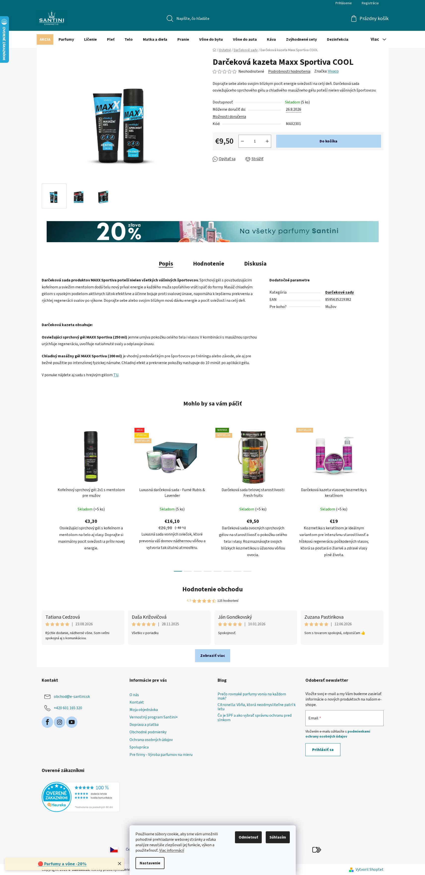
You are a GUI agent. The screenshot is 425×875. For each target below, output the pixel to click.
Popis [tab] (166, 263)
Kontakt (137, 702)
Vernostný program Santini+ (154, 717)
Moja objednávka (144, 709)
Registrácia (370, 3)
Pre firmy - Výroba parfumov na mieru (161, 754)
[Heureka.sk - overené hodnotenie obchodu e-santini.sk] (81, 797)
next (380, 498)
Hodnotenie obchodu (212, 589)
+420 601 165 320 (68, 708)
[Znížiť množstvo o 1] (242, 141)
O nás (134, 695)
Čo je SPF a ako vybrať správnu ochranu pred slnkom (255, 717)
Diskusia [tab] (255, 263)
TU (115, 375)
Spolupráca (139, 747)
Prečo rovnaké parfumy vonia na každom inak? (252, 696)
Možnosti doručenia (229, 116)
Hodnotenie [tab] (208, 263)
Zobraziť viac (212, 655)
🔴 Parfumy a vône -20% (62, 864)
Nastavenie (150, 863)
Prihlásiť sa (323, 749)
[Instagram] (59, 722)
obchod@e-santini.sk (72, 696)
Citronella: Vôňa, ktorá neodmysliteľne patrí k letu (256, 707)
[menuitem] (45, 39)
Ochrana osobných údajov (151, 739)
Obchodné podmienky (148, 732)
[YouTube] (71, 722)
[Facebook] (47, 722)
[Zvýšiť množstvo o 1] (267, 141)
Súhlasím (277, 837)
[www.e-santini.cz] (108, 849)
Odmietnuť (248, 837)
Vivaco (333, 71)
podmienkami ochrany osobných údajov (337, 734)
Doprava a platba (144, 724)
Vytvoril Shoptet (370, 869)
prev (46, 498)
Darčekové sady (339, 292)
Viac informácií (171, 850)
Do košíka (328, 141)
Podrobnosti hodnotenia (289, 71)
